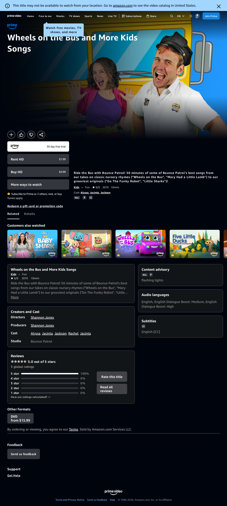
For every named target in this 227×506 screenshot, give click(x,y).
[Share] (41, 135)
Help (112, 499)
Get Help (13, 475)
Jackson (106, 192)
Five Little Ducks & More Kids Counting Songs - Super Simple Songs (195, 244)
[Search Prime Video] (172, 16)
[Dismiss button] (218, 6)
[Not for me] (31, 135)
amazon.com (123, 5)
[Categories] (191, 16)
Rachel (73, 333)
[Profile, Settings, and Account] (197, 16)
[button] (31, 397)
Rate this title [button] (112, 377)
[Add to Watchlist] (11, 135)
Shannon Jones (42, 317)
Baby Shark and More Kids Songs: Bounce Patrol (32, 244)
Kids (76, 187)
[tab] (13, 213)
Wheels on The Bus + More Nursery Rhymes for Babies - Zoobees (140, 244)
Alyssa (85, 192)
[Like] (21, 135)
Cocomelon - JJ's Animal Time (86, 244)
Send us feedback (97, 499)
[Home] (14, 16)
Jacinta (94, 192)
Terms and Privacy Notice (70, 499)
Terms (73, 429)
